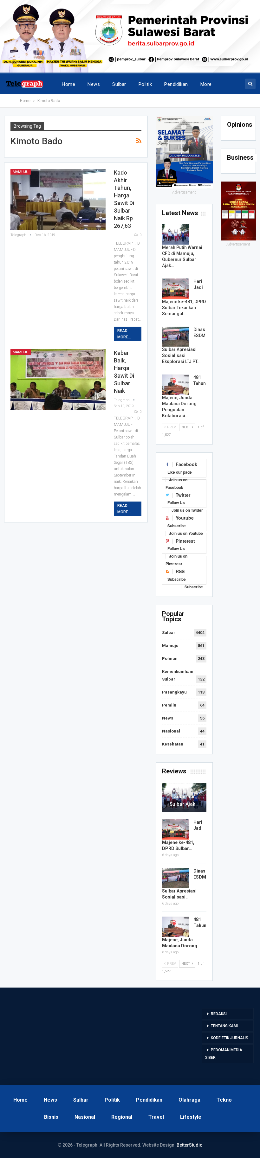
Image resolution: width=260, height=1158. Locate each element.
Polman (170, 658)
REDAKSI (219, 1014)
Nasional (171, 731)
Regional (121, 1117)
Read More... (124, 334)
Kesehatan (172, 744)
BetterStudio (190, 1145)
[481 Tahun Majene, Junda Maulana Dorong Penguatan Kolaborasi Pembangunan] (175, 384)
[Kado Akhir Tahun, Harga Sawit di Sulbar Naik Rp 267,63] (58, 199)
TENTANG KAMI (224, 1026)
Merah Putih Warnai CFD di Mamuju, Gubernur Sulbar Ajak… (184, 789)
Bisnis (51, 1117)
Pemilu (169, 705)
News (94, 84)
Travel (156, 1117)
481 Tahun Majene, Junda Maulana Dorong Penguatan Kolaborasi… (184, 396)
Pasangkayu (174, 692)
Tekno (224, 1100)
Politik (145, 84)
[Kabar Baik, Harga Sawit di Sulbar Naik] (58, 379)
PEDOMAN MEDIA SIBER (223, 1054)
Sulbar (119, 84)
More (206, 84)
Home (68, 84)
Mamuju (21, 172)
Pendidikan (176, 84)
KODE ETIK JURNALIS (229, 1038)
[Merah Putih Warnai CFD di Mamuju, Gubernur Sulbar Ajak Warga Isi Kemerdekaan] (175, 234)
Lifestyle (190, 1117)
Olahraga (189, 1100)
